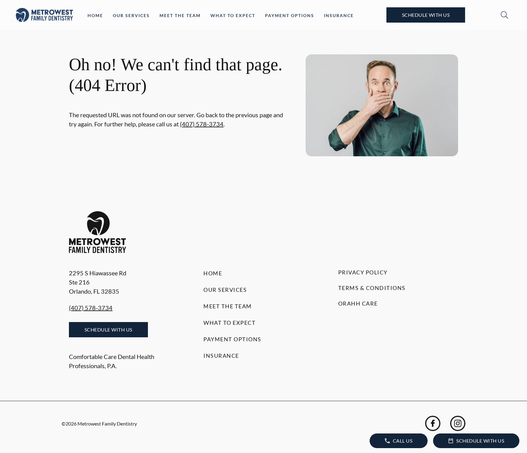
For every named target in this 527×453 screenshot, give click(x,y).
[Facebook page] (432, 423)
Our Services (131, 15)
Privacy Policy (363, 272)
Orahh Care (358, 303)
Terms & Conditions (372, 287)
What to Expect (232, 15)
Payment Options (289, 15)
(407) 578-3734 (202, 124)
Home (95, 15)
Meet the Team (180, 15)
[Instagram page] (457, 423)
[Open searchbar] (504, 15)
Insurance (339, 15)
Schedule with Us (426, 15)
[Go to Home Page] (44, 15)
